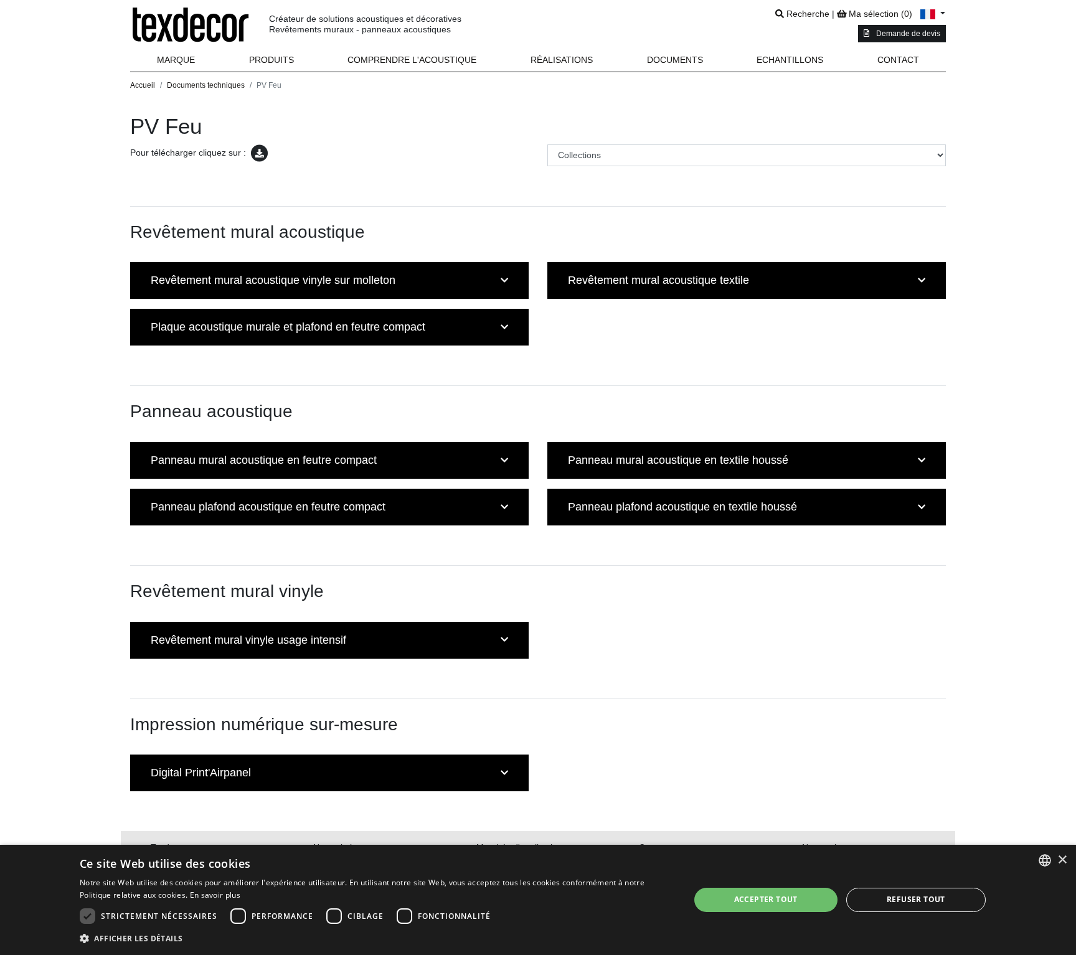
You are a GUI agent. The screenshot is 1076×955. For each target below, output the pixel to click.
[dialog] (538, 900)
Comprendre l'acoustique (411, 60)
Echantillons (790, 60)
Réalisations (562, 60)
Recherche (806, 14)
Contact (898, 60)
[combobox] (1045, 860)
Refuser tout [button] (916, 899)
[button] (271, 60)
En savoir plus (215, 895)
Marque (176, 60)
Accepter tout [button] (766, 899)
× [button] (1062, 860)
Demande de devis (907, 33)
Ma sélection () (879, 14)
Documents (675, 60)
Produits (271, 60)
